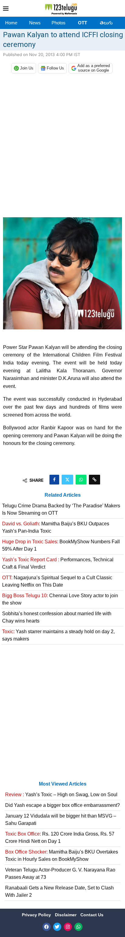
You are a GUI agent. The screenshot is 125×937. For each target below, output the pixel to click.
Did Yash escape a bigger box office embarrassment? (62, 805)
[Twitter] (57, 927)
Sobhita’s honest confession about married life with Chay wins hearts (56, 617)
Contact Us (91, 914)
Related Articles (63, 495)
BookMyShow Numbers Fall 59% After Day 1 (61, 545)
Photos (59, 22)
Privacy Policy (37, 914)
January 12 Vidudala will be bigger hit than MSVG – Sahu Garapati (60, 819)
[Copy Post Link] (94, 479)
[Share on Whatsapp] (81, 479)
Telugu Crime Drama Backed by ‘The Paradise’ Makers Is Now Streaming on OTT (61, 509)
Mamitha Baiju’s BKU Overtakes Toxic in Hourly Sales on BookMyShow (61, 855)
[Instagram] (68, 927)
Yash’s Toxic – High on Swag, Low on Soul (61, 794)
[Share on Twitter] (67, 479)
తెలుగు (106, 22)
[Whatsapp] (78, 927)
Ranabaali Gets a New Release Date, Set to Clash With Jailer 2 (59, 891)
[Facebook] (46, 927)
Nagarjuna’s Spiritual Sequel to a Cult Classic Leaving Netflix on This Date (57, 581)
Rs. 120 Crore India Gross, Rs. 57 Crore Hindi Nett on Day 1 (59, 837)
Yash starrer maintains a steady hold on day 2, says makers (58, 635)
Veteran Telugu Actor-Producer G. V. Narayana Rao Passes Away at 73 (60, 873)
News (35, 22)
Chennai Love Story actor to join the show (60, 599)
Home (11, 22)
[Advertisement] (62, 147)
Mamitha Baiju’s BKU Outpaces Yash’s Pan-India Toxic (55, 527)
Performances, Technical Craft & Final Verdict (57, 563)
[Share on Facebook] (54, 479)
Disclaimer (66, 914)
